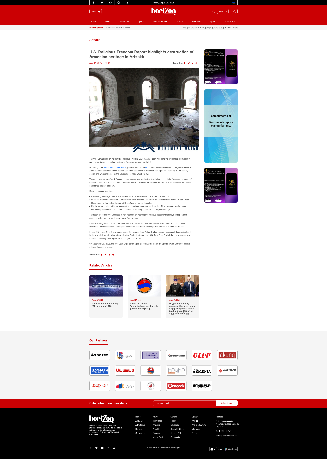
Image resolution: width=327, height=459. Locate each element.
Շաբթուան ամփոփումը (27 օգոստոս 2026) (105, 304)
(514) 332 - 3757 (223, 431)
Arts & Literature (160, 21)
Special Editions (177, 429)
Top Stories (157, 421)
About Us (139, 421)
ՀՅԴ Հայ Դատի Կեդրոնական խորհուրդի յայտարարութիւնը (144, 306)
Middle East (158, 437)
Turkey (173, 421)
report (148, 167)
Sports (212, 21)
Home (93, 21)
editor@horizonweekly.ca (226, 435)
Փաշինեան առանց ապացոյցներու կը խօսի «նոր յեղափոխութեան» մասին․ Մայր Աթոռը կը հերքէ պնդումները (182, 308)
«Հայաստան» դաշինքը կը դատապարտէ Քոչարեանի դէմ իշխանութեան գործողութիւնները (217, 27)
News (107, 21)
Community (124, 21)
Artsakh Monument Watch (115, 167)
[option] (232, 28)
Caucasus (175, 425)
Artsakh (156, 429)
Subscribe (222, 11)
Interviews (196, 21)
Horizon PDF (230, 21)
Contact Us (140, 433)
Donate (94, 11)
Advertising (140, 425)
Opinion (141, 21)
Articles (180, 21)
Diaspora (157, 433)
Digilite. (178, 448)
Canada (174, 416)
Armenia (156, 425)
